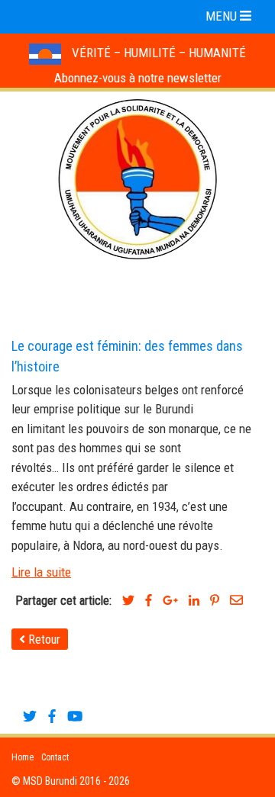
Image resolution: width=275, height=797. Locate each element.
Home (22, 757)
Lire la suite (41, 572)
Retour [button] (42, 639)
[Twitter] (128, 600)
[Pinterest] (214, 600)
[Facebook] (148, 600)
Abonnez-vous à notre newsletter (138, 77)
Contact (55, 757)
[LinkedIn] (194, 600)
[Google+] (170, 600)
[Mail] (236, 600)
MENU (222, 16)
